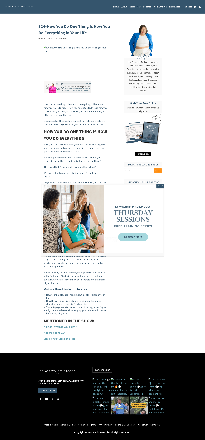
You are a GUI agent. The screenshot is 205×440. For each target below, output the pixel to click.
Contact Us (156, 424)
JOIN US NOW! (48, 390)
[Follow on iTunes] (58, 399)
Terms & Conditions (125, 424)
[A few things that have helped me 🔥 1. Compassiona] (120, 387)
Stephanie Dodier (45, 38)
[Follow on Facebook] (40, 399)
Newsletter (135, 7)
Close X (160, 186)
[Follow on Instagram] (52, 399)
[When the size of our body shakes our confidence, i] (158, 406)
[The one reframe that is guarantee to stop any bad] (120, 406)
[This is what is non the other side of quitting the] (102, 387)
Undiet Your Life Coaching (59, 338)
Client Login (190, 7)
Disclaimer (142, 424)
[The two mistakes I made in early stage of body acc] (102, 406)
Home (116, 7)
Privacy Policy (105, 424)
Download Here (143, 154)
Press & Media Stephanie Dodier (60, 424)
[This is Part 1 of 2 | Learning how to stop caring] (158, 387)
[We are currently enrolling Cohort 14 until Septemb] (139, 387)
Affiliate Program (87, 424)
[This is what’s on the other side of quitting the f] (139, 406)
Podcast (147, 7)
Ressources (174, 7)
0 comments (63, 38)
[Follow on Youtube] (46, 399)
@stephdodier (102, 369)
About (124, 7)
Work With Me (160, 7)
